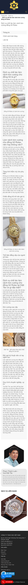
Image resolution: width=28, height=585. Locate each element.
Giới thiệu (3, 559)
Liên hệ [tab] (5, 40)
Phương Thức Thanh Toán (7, 564)
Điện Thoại (3, 550)
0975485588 (9, 543)
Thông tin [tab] (6, 32)
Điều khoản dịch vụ (5, 569)
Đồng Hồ (3, 552)
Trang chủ (4, 15)
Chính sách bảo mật (6, 562)
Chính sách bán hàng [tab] (10, 36)
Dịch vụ (10, 15)
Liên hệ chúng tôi (5, 561)
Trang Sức (3, 554)
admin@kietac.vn (8, 541)
